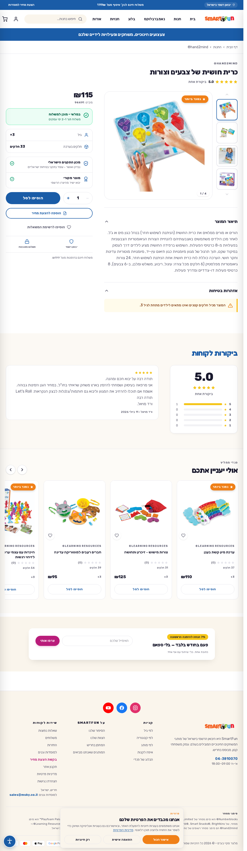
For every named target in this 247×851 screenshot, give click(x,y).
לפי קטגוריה (145, 738)
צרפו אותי (47, 641)
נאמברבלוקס (154, 19)
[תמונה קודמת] (204, 145)
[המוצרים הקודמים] (22, 470)
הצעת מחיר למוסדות (21, 5)
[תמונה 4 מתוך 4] (227, 179)
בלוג (131, 19)
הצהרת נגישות (47, 781)
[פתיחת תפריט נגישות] (9, 841)
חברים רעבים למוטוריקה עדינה (77, 552)
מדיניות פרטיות (47, 774)
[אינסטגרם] (135, 708)
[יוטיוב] (108, 708)
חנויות (114, 19)
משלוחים (51, 738)
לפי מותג (147, 745)
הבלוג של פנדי (143, 759)
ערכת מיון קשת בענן (219, 552)
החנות (217, 47)
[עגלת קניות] (4, 19)
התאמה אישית (122, 839)
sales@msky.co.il (23, 795)
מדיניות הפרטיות (123, 830)
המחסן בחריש (96, 745)
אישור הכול (161, 839)
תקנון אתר (50, 767)
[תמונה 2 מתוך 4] (227, 132)
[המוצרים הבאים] (10, 470)
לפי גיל (148, 731)
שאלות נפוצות (47, 731)
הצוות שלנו (97, 738)
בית (193, 19)
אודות (96, 19)
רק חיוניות (82, 839)
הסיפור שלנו (97, 731)
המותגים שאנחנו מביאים (89, 752)
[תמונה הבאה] (112, 145)
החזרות (52, 745)
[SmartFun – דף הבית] (219, 19)
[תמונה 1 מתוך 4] (227, 109)
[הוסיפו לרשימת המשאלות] (183, 535)
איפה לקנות (145, 752)
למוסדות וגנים (47, 752)
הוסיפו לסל (33, 198)
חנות (177, 19)
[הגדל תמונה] (158, 145)
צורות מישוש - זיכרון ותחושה (146, 552)
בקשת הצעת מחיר (43, 759)
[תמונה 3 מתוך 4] (227, 156)
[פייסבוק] (122, 708)
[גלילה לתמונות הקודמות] (227, 94)
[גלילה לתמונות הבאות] (227, 194)
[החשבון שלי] (16, 19)
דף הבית (232, 47)
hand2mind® (198, 47)
